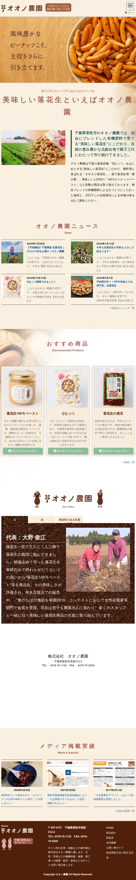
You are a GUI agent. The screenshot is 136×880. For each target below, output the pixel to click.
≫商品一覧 (128, 462)
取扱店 (110, 837)
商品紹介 (111, 832)
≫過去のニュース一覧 (122, 308)
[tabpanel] (68, 50)
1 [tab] (63, 78)
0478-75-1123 (58, 665)
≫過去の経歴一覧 (125, 810)
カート (131, 12)
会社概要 (111, 842)
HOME (110, 827)
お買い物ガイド (115, 847)
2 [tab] (68, 78)
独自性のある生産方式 (69, 520)
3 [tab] (73, 78)
